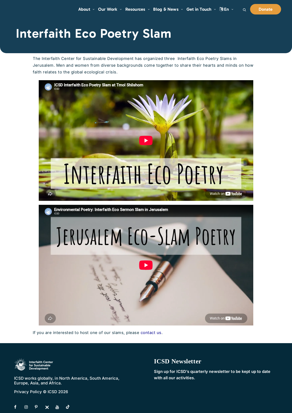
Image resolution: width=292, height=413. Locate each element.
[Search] (244, 10)
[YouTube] (60, 407)
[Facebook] (19, 407)
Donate (266, 9)
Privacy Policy (28, 391)
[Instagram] (29, 407)
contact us (151, 332)
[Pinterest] (39, 407)
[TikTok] (70, 407)
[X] (50, 407)
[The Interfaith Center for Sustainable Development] (28, 9)
